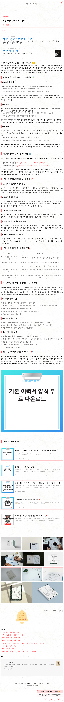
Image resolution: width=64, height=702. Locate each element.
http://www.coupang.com (10, 36)
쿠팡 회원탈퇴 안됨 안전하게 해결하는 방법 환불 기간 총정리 (19, 651)
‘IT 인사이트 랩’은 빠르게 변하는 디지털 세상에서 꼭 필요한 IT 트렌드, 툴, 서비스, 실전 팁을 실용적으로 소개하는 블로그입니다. (29, 665)
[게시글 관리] (49, 611)
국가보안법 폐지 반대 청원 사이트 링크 (13, 635)
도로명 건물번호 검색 (8, 648)
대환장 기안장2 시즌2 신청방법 (11, 632)
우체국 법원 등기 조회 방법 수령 (11, 637)
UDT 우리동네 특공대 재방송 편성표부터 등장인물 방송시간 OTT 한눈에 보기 (24, 643)
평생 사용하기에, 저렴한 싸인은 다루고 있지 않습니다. (18, 53)
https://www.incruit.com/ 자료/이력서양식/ (30, 163)
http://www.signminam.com (10, 48)
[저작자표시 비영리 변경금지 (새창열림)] (60, 611)
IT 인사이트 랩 (31, 3)
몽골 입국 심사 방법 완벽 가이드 (11, 640)
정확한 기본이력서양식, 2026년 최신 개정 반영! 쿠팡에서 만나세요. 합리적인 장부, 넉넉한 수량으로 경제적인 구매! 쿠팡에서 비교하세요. (32, 42)
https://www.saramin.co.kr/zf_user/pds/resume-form (33, 166)
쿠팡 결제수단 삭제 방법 (9, 646)
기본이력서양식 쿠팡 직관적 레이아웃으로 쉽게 (17, 39)
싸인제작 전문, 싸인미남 (10, 51)
